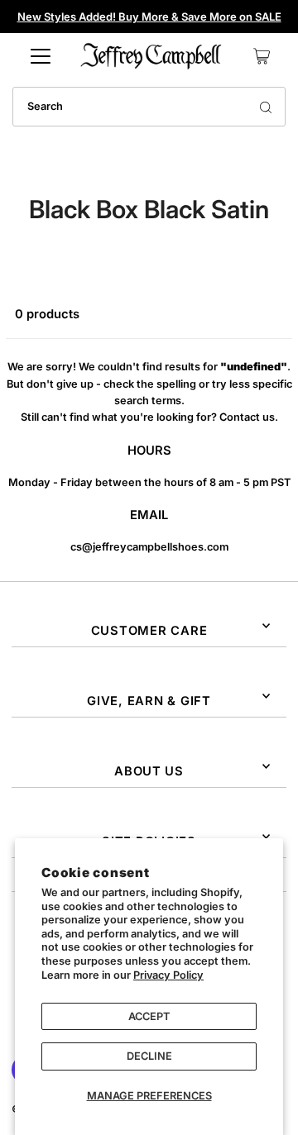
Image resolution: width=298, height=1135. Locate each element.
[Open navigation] (40, 56)
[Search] (266, 106)
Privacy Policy (168, 975)
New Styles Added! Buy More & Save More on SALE (149, 16)
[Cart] (261, 56)
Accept (149, 1016)
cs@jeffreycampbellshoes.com (149, 547)
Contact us (247, 417)
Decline (149, 1056)
